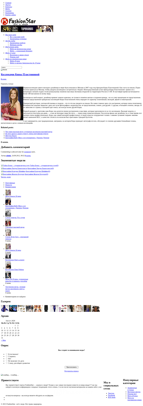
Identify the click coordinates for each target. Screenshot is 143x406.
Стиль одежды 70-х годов (15, 218)
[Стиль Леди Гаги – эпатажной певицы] (8, 235)
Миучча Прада (11, 136)
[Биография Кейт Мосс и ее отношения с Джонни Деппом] (8, 204)
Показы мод (132, 394)
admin (8, 156)
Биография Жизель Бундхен (35, 174)
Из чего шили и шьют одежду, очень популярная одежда (26, 134)
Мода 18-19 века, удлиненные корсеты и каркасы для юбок (16, 280)
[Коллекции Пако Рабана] (8, 268)
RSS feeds (111, 397)
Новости (8, 185)
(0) (57, 165)
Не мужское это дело (16, 361)
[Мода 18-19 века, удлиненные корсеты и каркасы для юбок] (8, 278)
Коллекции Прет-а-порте (14, 260)
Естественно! (13, 354)
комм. (4, 79)
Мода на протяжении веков (134, 399)
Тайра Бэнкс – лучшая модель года (43, 165)
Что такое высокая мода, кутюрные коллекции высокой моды (28, 132)
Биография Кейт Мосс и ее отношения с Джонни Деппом (27, 138)
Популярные (10, 183)
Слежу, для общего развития (19, 363)
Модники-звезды (133, 392)
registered (27, 152)
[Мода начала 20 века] (8, 195)
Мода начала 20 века (13, 196)
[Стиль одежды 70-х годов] (8, 216)
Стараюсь (12, 356)
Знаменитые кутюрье (132, 389)
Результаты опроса (71, 371)
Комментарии (10, 187)
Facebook (111, 395)
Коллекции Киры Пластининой (20, 74)
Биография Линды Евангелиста (40, 168)
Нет (9, 359)
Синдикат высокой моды (14, 227)
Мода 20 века (132, 396)
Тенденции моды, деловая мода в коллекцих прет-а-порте (15, 289)
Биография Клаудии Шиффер (37, 171)
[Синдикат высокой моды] (8, 226)
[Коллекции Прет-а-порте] (8, 258)
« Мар (3, 340)
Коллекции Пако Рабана (14, 269)
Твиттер (111, 393)
